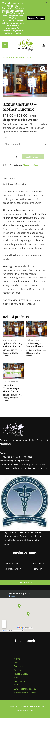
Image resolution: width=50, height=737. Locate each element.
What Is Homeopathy (25, 688)
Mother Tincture (30, 165)
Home (17, 658)
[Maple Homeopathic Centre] (25, 45)
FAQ (16, 685)
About (17, 662)
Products (18, 666)
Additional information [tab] (15, 184)
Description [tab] (9, 178)
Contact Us (19, 681)
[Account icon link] (43, 45)
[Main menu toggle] (5, 45)
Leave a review (25, 582)
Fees (16, 677)
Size (5, 138)
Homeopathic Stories (25, 692)
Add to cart (33, 156)
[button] (42, 68)
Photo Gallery (21, 673)
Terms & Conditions (25, 710)
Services (18, 670)
